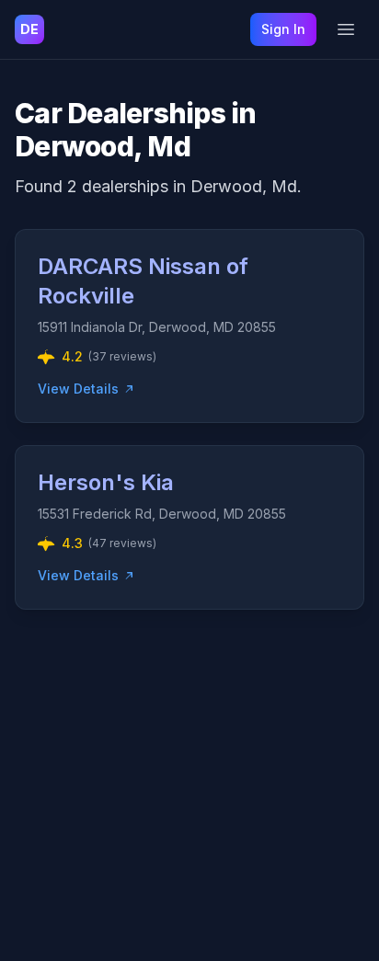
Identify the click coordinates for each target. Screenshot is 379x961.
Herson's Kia (106, 482)
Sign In (283, 29)
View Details (78, 388)
